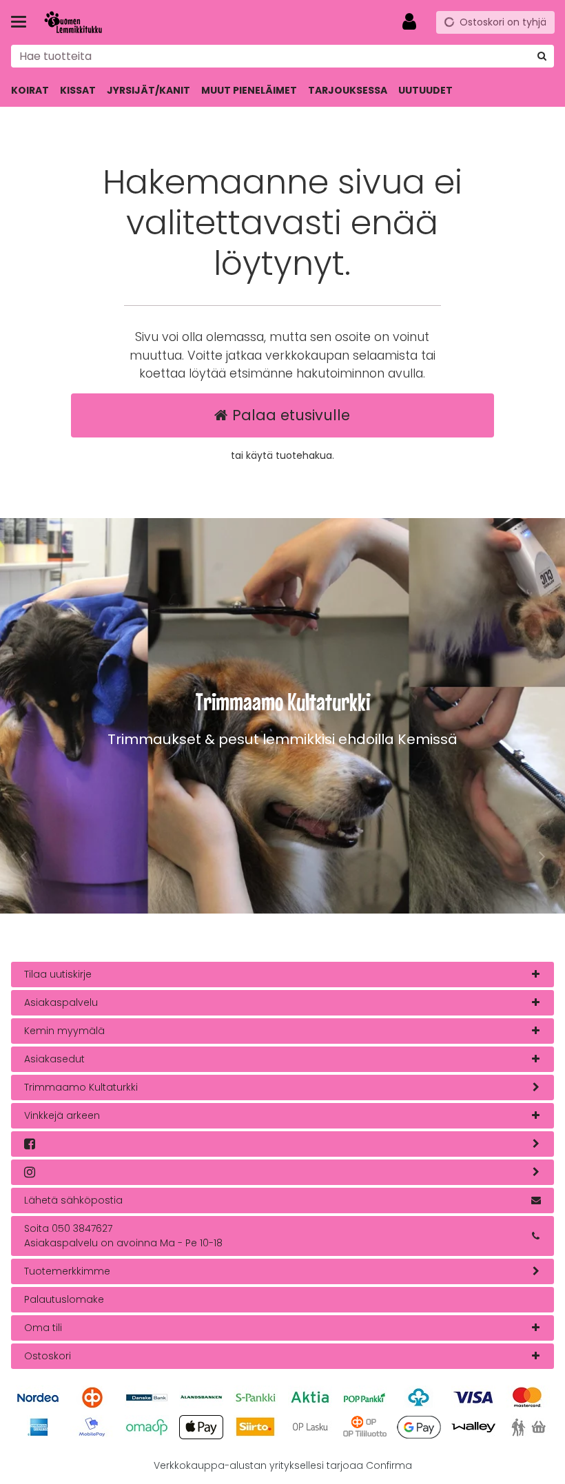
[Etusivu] (85, 22)
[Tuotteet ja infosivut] (22, 22)
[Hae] (542, 56)
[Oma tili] (413, 22)
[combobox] (282, 56)
